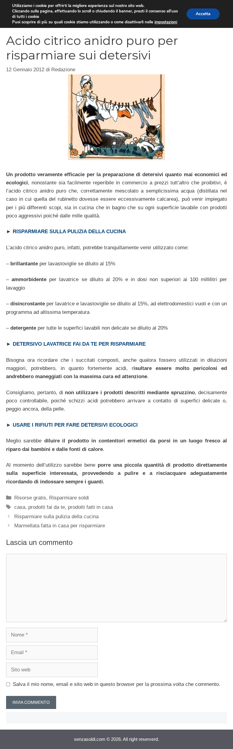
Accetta (203, 14)
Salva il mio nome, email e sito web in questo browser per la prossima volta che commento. (116, 684)
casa (19, 507)
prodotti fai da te (46, 507)
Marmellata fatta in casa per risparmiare (59, 526)
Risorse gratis (30, 498)
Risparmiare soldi (69, 498)
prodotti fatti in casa (90, 507)
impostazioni (165, 22)
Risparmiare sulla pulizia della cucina (56, 516)
